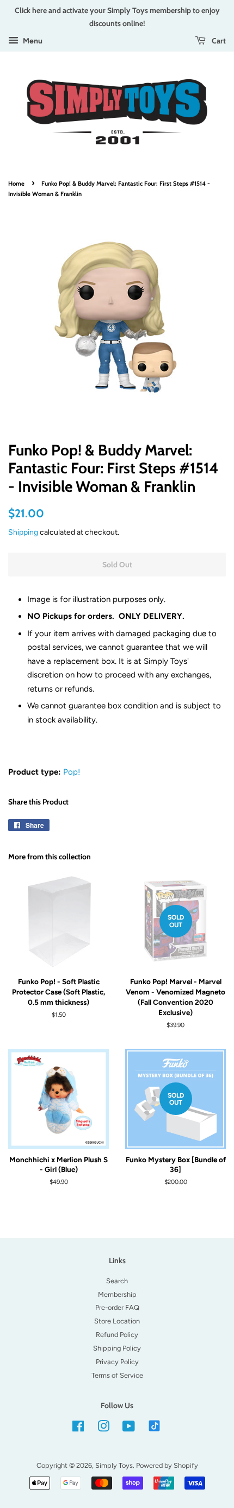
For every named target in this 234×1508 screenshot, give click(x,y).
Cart (218, 40)
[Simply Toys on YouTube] (128, 1428)
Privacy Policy (117, 1362)
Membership (117, 1294)
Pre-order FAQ (117, 1307)
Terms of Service (117, 1375)
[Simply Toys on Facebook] (78, 1428)
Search (117, 1281)
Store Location (117, 1321)
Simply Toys (114, 1465)
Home (16, 183)
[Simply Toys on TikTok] (155, 1425)
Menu (31, 40)
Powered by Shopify (167, 1465)
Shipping (23, 532)
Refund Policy (117, 1334)
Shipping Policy (117, 1348)
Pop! (71, 772)
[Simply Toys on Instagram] (103, 1428)
